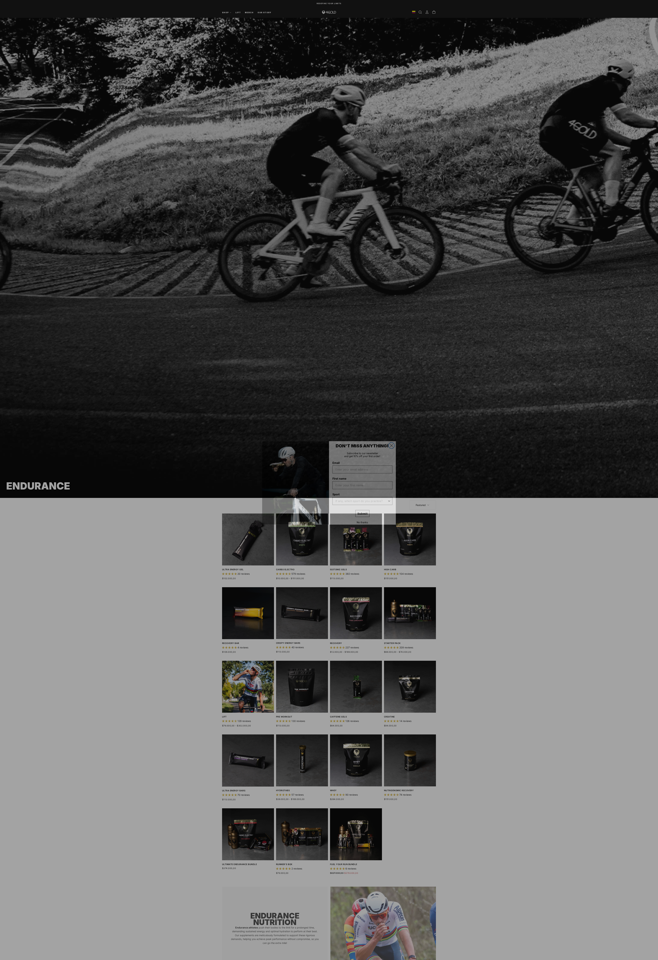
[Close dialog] (391, 443)
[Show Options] (389, 498)
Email (336, 460)
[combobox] (361, 498)
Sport (336, 491)
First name (339, 475)
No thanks (362, 519)
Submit (362, 510)
